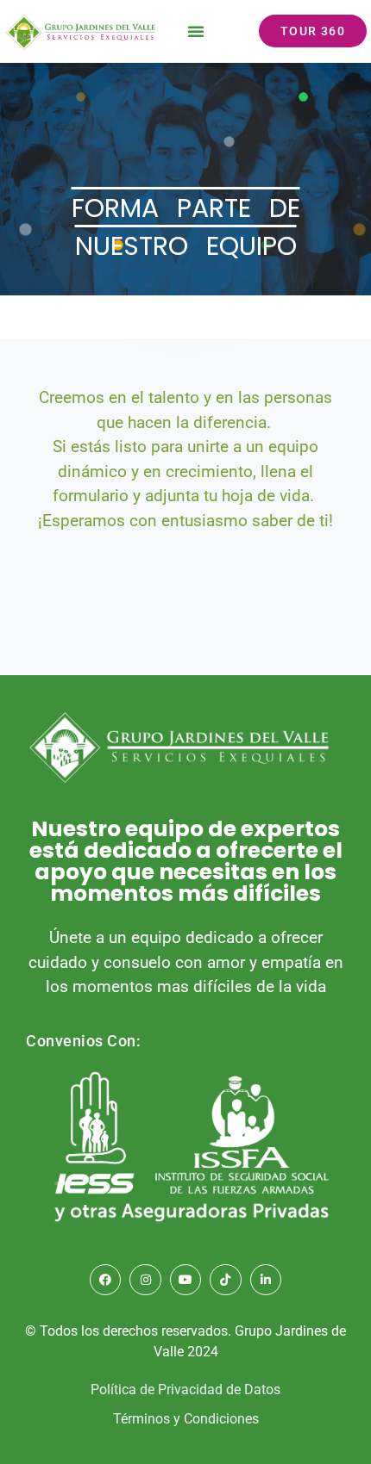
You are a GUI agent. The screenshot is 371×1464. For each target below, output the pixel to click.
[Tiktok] (225, 1279)
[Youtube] (185, 1279)
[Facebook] (105, 1279)
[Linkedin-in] (265, 1279)
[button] (196, 31)
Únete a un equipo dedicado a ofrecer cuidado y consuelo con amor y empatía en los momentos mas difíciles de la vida (185, 961)
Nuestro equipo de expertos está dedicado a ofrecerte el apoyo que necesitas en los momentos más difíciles (186, 861)
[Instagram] (144, 1279)
